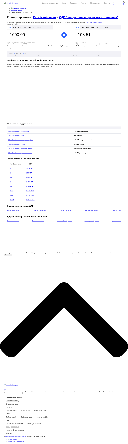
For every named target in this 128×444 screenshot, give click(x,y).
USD (24, 27)
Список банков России (14, 424)
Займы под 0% (42, 417)
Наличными (25, 410)
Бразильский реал (13, 221)
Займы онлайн (11, 417)
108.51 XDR (30, 191)
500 (11, 186)
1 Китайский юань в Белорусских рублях (20, 140)
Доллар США (116, 210)
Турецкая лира (66, 210)
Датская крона (116, 221)
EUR (29, 27)
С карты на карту (12, 404)
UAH (39, 27)
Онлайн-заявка (11, 410)
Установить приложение (16, 441)
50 (11, 177)
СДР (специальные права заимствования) (88, 17)
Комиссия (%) (11, 24)
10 (11, 173)
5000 (11, 195)
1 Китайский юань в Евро (16, 135)
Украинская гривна (38, 221)
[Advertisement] (65, 238)
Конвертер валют (12, 427)
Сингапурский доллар (91, 221)
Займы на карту (27, 417)
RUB (19, 27)
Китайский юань (44, 17)
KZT (34, 27)
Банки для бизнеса (34, 424)
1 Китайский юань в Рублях (16, 144)
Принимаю (8, 255)
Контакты (9, 433)
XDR (14, 27)
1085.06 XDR (30, 200)
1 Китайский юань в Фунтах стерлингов (20, 153)
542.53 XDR (30, 195)
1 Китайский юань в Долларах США (19, 131)
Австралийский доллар (64, 221)
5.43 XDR (29, 177)
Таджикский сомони (91, 210)
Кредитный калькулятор (15, 430)
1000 (11, 191)
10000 (12, 200)
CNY (9, 27)
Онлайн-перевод (12, 401)
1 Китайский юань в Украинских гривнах (20, 148)
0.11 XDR (29, 168)
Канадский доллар (13, 210)
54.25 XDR (29, 186)
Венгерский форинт (40, 210)
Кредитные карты (40, 410)
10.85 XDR (29, 182)
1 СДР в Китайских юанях (93, 22)
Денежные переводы (14, 397)
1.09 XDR (29, 173)
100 (11, 182)
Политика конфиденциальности (15, 436)
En (113, 4)
